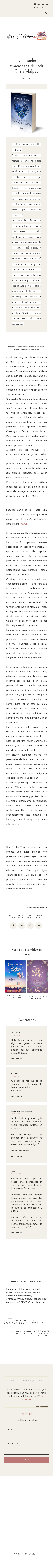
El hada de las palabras (21, 1111)
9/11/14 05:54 (16, 1174)
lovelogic (31, 1555)
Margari (14, 1074)
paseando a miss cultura (32, 1553)
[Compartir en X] (21, 925)
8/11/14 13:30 (15, 1035)
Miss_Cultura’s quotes (26, 1380)
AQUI (24, 523)
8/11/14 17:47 (15, 1076)
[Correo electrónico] (38, 925)
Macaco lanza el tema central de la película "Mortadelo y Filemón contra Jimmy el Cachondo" (24, 1322)
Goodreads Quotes (42, 1406)
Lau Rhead (15, 1033)
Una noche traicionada (31, 917)
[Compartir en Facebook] (13, 925)
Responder (16, 1059)
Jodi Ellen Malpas (16, 915)
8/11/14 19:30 (15, 1114)
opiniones (29, 915)
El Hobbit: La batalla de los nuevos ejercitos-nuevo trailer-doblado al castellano (29, 1333)
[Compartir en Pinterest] (30, 925)
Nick (13, 1171)
